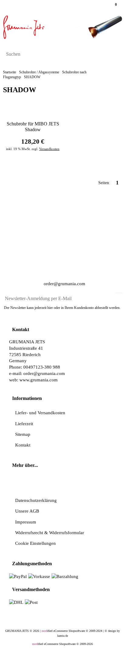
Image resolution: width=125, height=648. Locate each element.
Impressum (25, 521)
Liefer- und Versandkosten (40, 412)
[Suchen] (115, 54)
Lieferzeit (24, 423)
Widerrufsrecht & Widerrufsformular (49, 532)
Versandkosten (49, 149)
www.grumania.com (38, 379)
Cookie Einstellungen (35, 543)
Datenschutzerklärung (36, 500)
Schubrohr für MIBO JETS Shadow (33, 126)
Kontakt (22, 444)
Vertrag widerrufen (64, 483)
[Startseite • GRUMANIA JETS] (62, 27)
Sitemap (22, 434)
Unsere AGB (27, 510)
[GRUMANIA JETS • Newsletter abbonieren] (119, 296)
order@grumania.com (63, 283)
